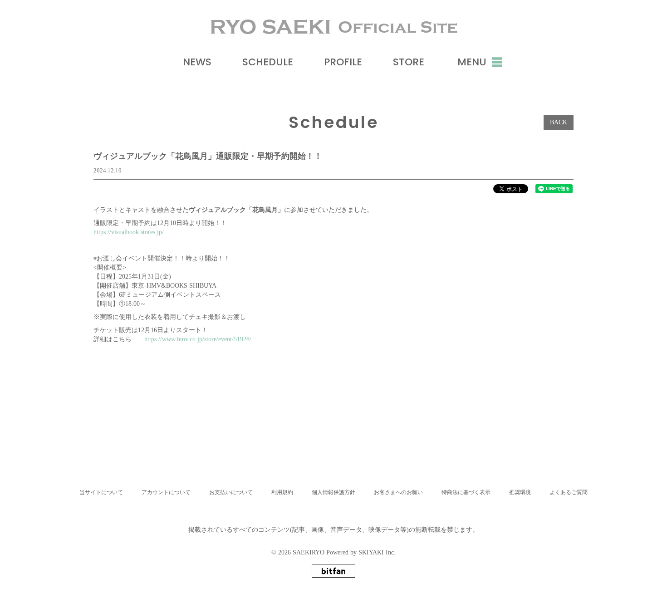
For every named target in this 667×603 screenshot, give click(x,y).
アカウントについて (166, 492)
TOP (335, 459)
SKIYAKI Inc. (377, 552)
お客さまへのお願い (398, 492)
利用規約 (282, 492)
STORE (408, 62)
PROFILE (343, 62)
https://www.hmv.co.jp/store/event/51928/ (197, 339)
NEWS (197, 62)
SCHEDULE (267, 62)
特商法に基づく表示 (465, 492)
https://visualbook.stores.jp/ (128, 232)
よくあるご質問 (568, 492)
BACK (558, 122)
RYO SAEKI (334, 27)
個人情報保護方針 (333, 492)
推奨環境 (520, 492)
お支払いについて (231, 492)
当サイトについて (101, 492)
